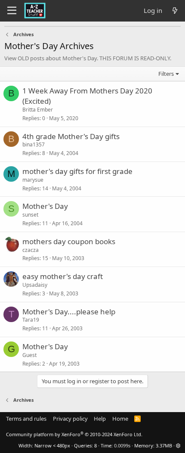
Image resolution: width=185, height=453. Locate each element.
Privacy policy (70, 418)
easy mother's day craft (62, 276)
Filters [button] (166, 74)
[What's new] (174, 11)
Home (120, 418)
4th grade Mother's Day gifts (71, 136)
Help (100, 418)
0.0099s (122, 445)
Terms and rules (26, 418)
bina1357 (33, 144)
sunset (30, 214)
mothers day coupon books (68, 241)
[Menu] (12, 11)
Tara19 (30, 319)
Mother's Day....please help (68, 311)
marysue (32, 179)
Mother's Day (45, 206)
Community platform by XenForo (74, 434)
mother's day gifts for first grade (77, 171)
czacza (30, 250)
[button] (178, 445)
